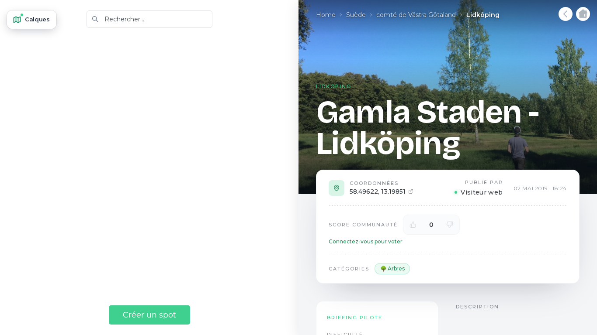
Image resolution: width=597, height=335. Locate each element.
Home (326, 15)
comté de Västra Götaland (416, 15)
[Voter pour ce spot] (413, 224)
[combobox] (149, 19)
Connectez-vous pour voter (366, 241)
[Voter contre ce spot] (450, 224)
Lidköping (483, 15)
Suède (356, 15)
